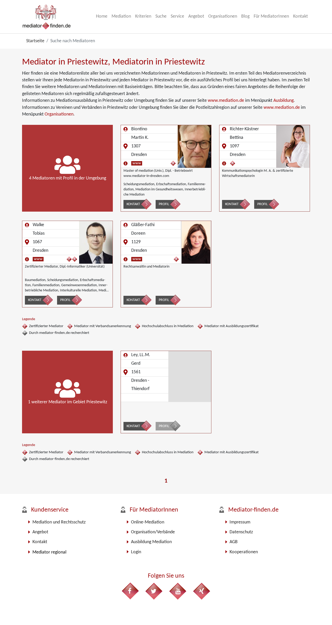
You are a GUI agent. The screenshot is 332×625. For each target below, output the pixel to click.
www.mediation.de (226, 100)
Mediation (121, 16)
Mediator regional (49, 552)
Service (177, 16)
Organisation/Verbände (153, 532)
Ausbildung (283, 100)
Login (136, 552)
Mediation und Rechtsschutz (59, 522)
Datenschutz (241, 532)
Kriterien (143, 16)
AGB (234, 542)
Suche (161, 16)
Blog (245, 16)
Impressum (240, 522)
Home (101, 16)
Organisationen (222, 16)
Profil (164, 204)
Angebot (196, 16)
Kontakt (300, 16)
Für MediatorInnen (271, 16)
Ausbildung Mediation (151, 542)
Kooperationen (244, 552)
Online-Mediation (147, 522)
